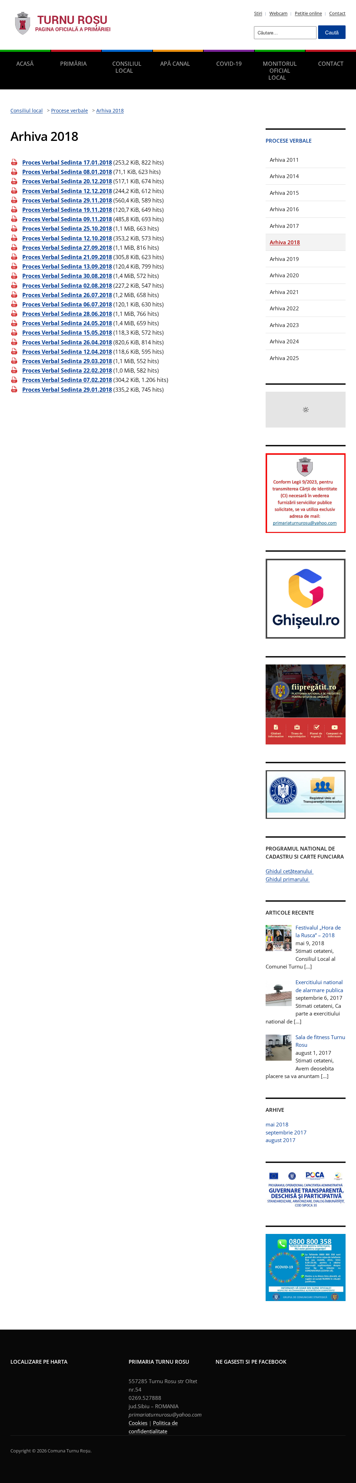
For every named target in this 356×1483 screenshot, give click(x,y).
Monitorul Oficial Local (280, 70)
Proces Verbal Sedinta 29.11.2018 (67, 200)
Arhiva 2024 (284, 341)
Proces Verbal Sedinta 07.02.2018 (67, 380)
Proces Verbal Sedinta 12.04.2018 (67, 352)
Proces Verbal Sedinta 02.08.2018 (67, 285)
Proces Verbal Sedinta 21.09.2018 (67, 257)
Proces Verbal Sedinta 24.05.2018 (67, 323)
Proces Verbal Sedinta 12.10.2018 (67, 238)
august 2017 (281, 1140)
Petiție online (308, 13)
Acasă (25, 63)
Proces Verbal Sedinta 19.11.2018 (67, 210)
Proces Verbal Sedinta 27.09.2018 (67, 248)
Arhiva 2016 (284, 209)
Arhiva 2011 (284, 159)
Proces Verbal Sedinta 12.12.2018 (67, 191)
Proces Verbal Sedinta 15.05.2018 (67, 332)
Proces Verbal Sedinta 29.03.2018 (67, 361)
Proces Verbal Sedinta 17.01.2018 (67, 162)
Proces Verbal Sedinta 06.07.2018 (67, 304)
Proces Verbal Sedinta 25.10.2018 (67, 228)
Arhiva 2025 (284, 357)
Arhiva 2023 (284, 324)
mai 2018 (277, 1124)
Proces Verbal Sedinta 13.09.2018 (67, 266)
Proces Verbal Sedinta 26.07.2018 (67, 295)
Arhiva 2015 (284, 192)
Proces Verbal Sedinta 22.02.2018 (67, 370)
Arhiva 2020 (284, 275)
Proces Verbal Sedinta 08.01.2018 (67, 172)
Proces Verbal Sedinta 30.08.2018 (67, 276)
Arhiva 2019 (284, 258)
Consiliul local (126, 67)
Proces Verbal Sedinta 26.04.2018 (67, 342)
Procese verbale (289, 140)
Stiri (258, 13)
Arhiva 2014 (284, 176)
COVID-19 (229, 63)
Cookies (138, 1422)
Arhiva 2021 (284, 291)
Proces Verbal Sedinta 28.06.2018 (67, 314)
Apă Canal (175, 63)
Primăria (73, 63)
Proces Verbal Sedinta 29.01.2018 (67, 389)
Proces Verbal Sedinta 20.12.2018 (67, 181)
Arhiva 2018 (285, 242)
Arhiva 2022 (284, 308)
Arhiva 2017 (284, 225)
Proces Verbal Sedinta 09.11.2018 (67, 219)
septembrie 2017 (286, 1132)
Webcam (278, 13)
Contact (337, 13)
